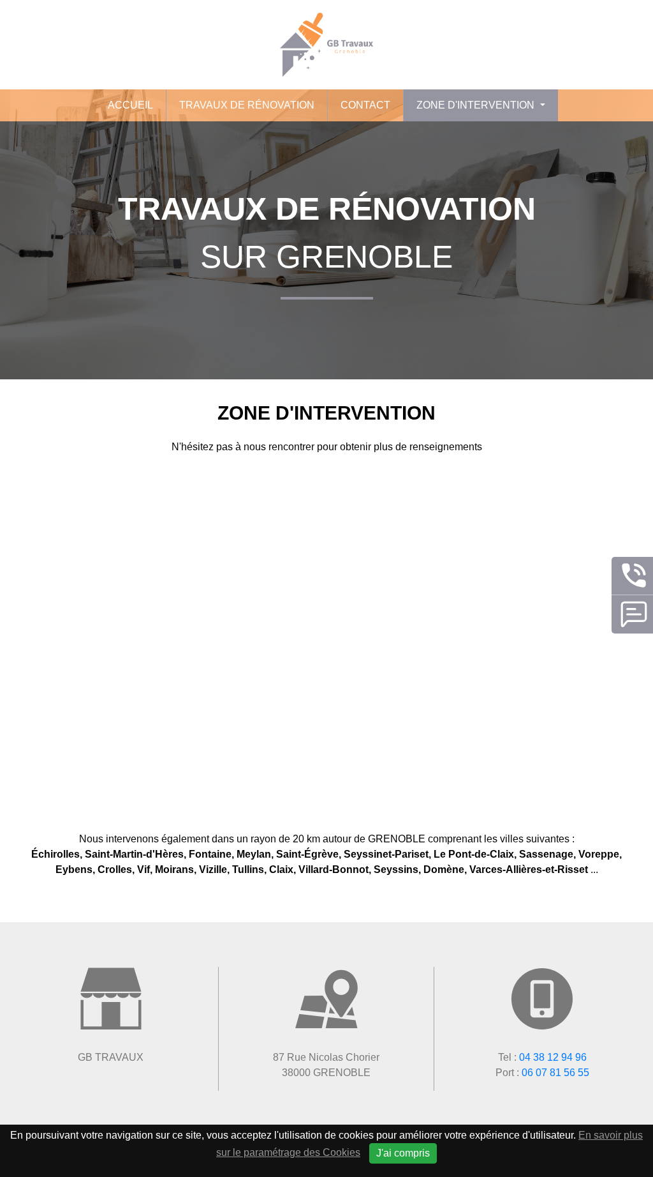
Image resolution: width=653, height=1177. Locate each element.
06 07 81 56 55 (555, 1072)
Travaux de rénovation (246, 105)
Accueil (130, 105)
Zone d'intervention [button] (476, 105)
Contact (365, 105)
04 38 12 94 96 (553, 1057)
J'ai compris (403, 1153)
